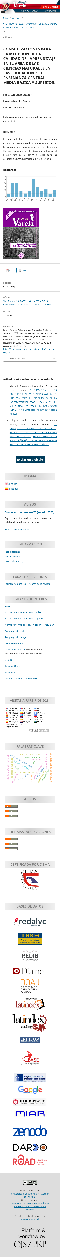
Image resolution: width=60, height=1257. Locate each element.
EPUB (24, 270)
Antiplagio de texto (15, 630)
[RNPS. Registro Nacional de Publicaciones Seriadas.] (30, 1079)
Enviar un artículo (30, 459)
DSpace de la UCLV (15, 649)
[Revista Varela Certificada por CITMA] (30, 880)
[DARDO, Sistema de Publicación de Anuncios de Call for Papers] (30, 1149)
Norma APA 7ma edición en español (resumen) (30, 624)
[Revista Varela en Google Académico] (30, 1091)
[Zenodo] (30, 1132)
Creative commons (15, 643)
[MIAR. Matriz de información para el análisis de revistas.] (30, 1115)
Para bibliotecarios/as (15, 561)
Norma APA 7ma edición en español (24, 618)
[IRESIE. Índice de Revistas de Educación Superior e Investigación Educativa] (30, 940)
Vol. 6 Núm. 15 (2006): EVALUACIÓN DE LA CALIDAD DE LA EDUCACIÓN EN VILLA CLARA (30, 25)
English (13, 483)
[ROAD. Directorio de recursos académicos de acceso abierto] (30, 1161)
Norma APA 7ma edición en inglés (23, 612)
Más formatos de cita (15, 358)
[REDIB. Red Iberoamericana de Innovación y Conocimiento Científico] (30, 957)
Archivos (16, 18)
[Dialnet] (30, 973)
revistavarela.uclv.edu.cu (30, 1219)
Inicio (5, 18)
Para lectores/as (12, 551)
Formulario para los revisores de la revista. (28, 583)
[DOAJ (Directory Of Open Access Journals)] (30, 987)
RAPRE (8, 606)
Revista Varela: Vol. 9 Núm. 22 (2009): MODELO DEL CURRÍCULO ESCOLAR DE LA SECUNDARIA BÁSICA (33, 440)
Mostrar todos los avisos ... (18, 529)
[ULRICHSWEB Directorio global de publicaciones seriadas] (30, 1103)
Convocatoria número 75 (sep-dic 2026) (29, 512)
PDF (11, 270)
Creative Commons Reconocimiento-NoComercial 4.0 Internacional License (30, 1206)
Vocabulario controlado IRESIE (21, 678)
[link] (12, 672)
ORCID (8, 659)
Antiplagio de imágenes (17, 637)
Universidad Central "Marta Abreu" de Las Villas (30, 1195)
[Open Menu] (3, 11)
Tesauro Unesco (13, 666)
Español (13, 488)
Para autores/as (12, 556)
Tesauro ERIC (12, 672)
